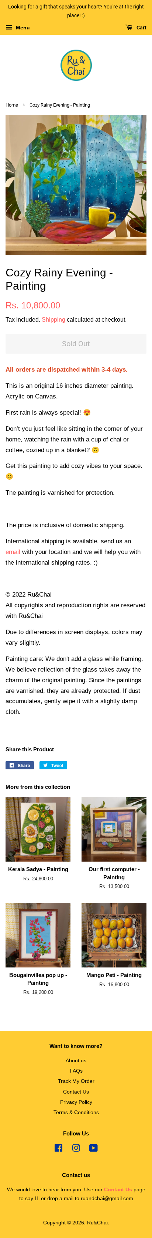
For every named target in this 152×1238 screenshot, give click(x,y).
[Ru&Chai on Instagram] (76, 1149)
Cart (140, 28)
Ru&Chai (97, 1223)
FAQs (76, 1071)
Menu (22, 28)
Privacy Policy (76, 1102)
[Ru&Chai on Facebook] (58, 1149)
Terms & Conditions (76, 1112)
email (13, 551)
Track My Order (76, 1081)
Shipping (53, 319)
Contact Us (76, 1092)
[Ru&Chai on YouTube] (93, 1149)
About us (76, 1060)
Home (12, 105)
